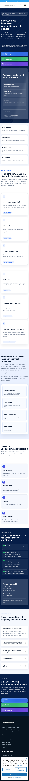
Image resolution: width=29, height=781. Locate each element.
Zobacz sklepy (7, 238)
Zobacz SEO (7, 290)
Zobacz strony (7, 212)
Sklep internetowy (6, 739)
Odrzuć (8, 770)
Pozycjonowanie (5, 742)
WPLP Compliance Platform (16, 777)
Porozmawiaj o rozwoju (9, 341)
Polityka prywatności (6, 755)
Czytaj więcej (19, 765)
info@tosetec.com (7, 595)
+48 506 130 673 (6, 593)
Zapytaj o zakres (8, 316)
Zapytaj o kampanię (8, 262)
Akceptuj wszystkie (14, 775)
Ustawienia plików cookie (20, 769)
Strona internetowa (6, 740)
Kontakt (3, 747)
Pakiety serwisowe (6, 744)
